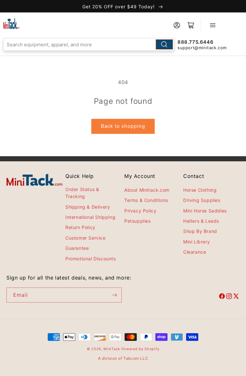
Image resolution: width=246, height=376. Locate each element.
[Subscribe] (114, 295)
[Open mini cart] (191, 25)
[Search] (164, 44)
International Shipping (90, 217)
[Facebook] (222, 297)
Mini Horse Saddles (205, 210)
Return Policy (80, 227)
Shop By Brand (200, 231)
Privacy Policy (140, 210)
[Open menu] (213, 25)
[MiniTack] (11, 23)
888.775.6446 (195, 42)
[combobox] (88, 44)
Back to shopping (123, 126)
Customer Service (85, 238)
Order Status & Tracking (82, 193)
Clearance (194, 252)
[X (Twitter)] (236, 297)
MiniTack (111, 349)
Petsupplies (137, 221)
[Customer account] (177, 25)
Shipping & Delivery (87, 207)
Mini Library (196, 241)
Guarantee (77, 248)
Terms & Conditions (146, 200)
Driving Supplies (201, 200)
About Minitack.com (146, 190)
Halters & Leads (201, 221)
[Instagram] (229, 297)
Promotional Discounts (90, 258)
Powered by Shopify (140, 349)
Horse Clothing (200, 190)
